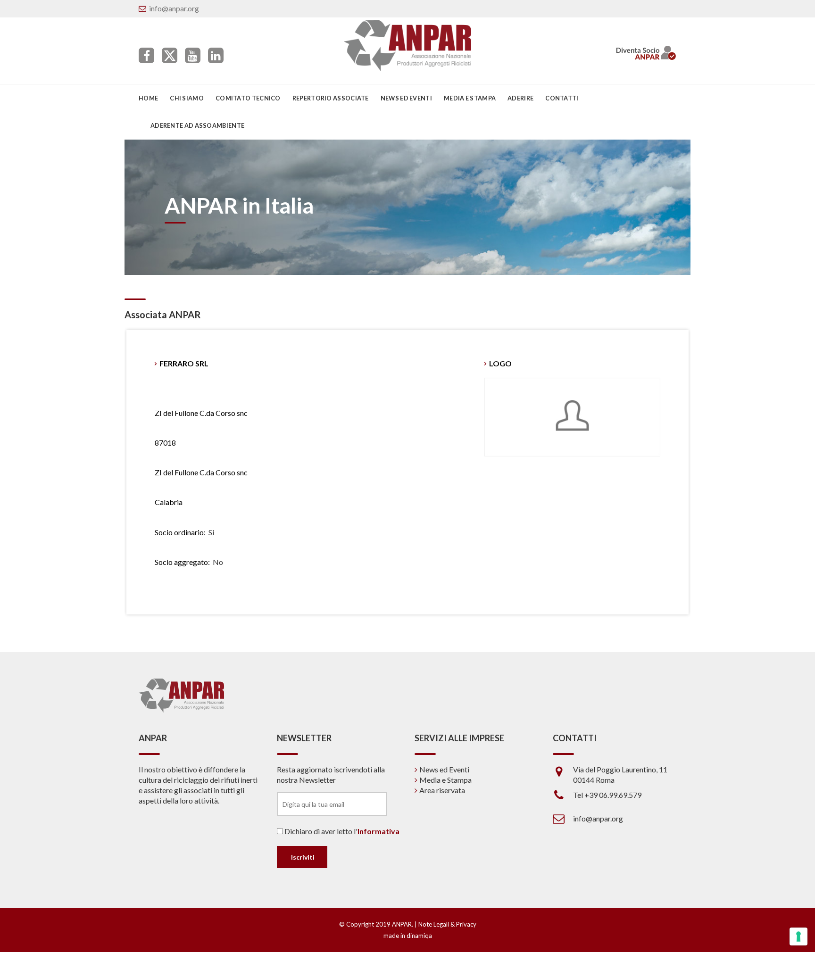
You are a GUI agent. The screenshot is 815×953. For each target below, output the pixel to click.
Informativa (378, 831)
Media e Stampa (470, 98)
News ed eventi (406, 98)
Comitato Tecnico (248, 98)
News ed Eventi (444, 769)
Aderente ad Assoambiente (197, 125)
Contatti (561, 98)
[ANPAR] (408, 45)
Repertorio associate (330, 98)
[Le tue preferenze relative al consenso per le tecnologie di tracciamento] (798, 936)
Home (148, 98)
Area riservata (442, 790)
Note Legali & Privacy (447, 924)
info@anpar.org (174, 8)
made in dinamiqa (407, 935)
